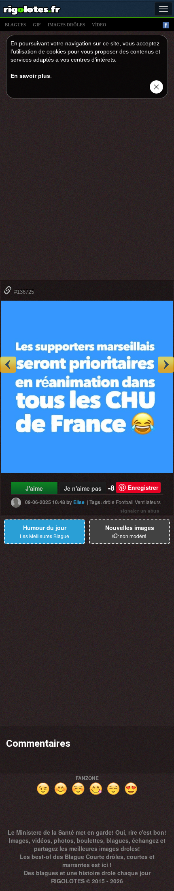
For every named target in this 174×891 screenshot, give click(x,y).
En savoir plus (30, 76)
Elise (79, 502)
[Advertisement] (87, 192)
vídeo (99, 24)
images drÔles (66, 24)
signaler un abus (139, 511)
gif (37, 24)
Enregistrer (143, 487)
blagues (15, 24)
